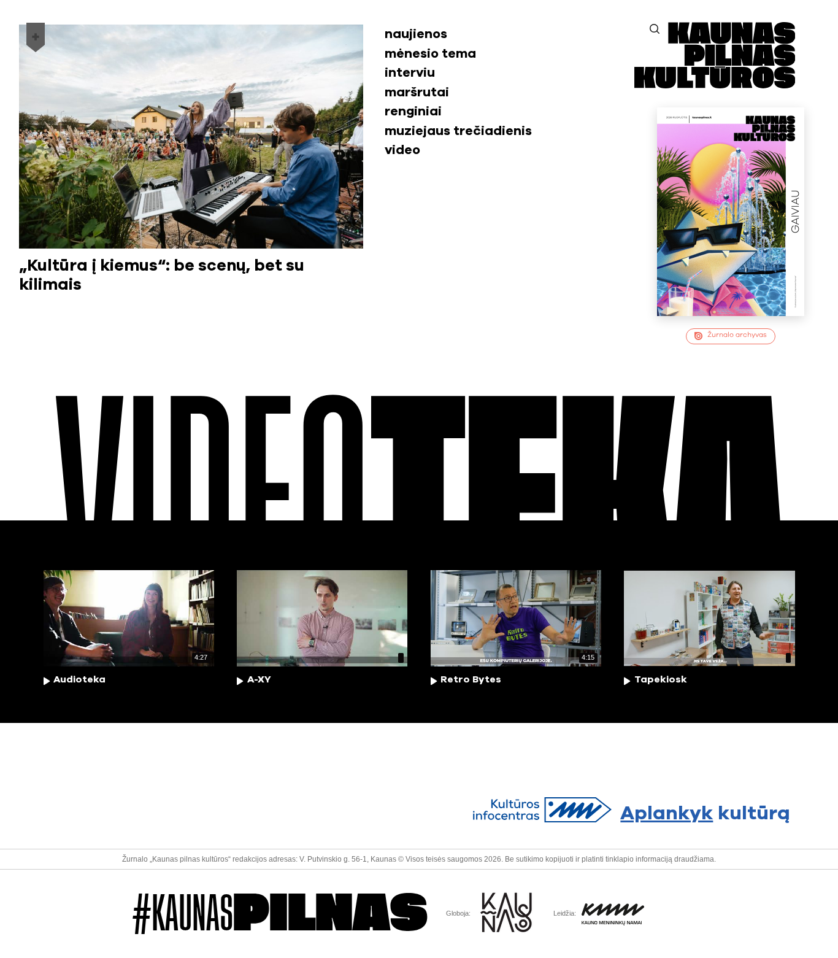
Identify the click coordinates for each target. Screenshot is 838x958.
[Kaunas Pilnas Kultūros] (714, 84)
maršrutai (417, 92)
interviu (410, 72)
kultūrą (705, 813)
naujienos (416, 34)
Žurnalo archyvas (737, 334)
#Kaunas (280, 914)
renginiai (413, 111)
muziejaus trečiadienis (458, 131)
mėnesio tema (430, 53)
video (402, 150)
